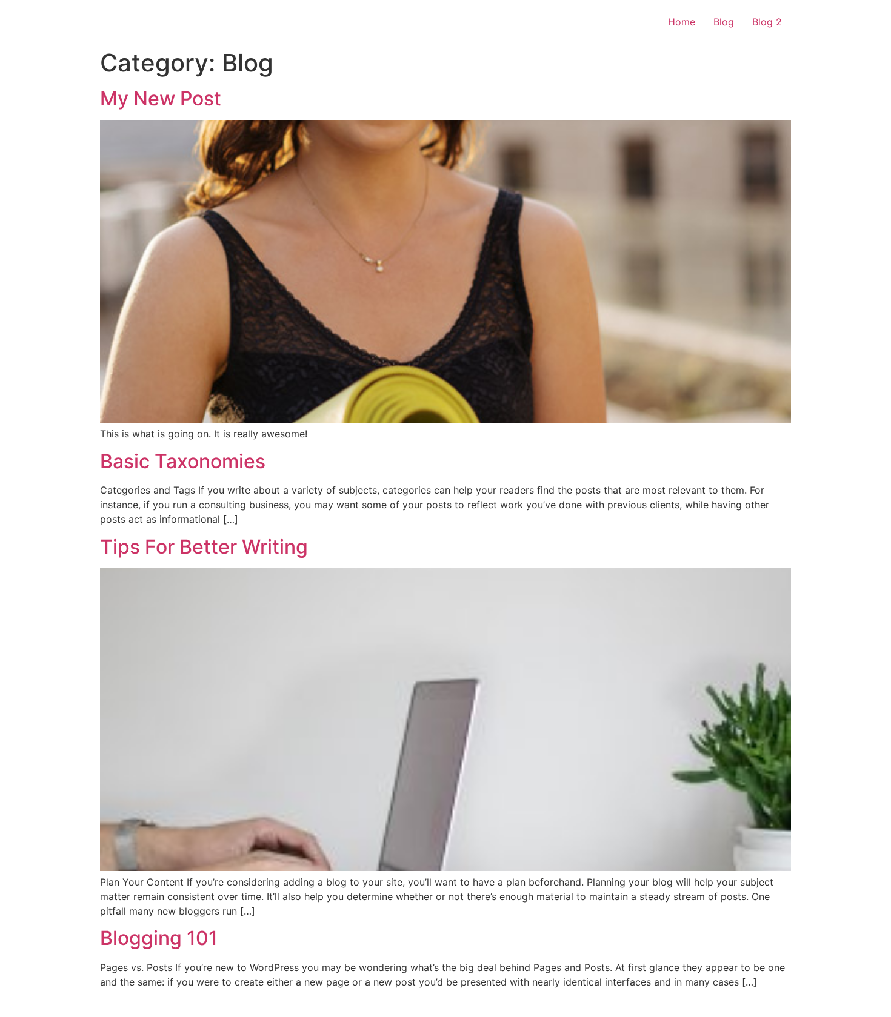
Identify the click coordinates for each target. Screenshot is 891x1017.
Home (681, 22)
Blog (723, 22)
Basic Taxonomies (182, 461)
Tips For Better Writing (204, 546)
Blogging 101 (159, 938)
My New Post (160, 98)
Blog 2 (767, 22)
